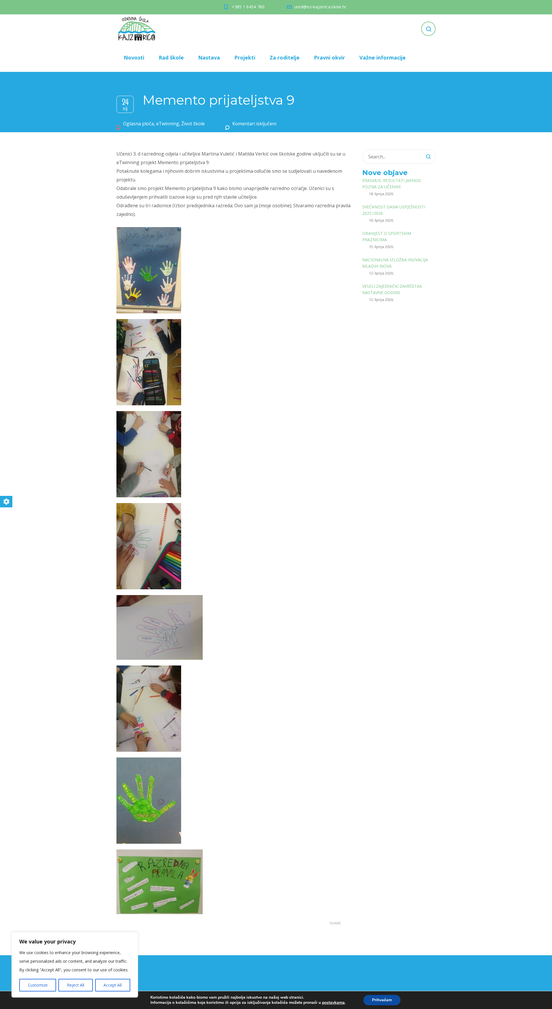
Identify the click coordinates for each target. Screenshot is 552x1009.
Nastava (209, 57)
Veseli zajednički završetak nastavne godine (392, 289)
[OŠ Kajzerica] (137, 28)
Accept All (112, 985)
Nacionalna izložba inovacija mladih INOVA (395, 263)
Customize (38, 985)
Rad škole (171, 57)
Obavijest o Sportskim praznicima (386, 236)
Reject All (75, 985)
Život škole (193, 123)
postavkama (333, 1002)
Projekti (244, 57)
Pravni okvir (329, 57)
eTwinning (167, 123)
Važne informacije (382, 57)
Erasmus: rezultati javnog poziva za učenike (391, 183)
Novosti (134, 57)
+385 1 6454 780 (248, 6)
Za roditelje (285, 57)
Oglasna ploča (138, 123)
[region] (75, 965)
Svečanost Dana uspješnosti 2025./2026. (393, 210)
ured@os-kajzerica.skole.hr (320, 6)
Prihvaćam (382, 1000)
